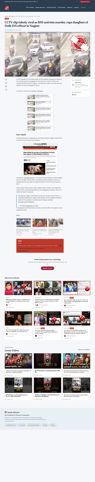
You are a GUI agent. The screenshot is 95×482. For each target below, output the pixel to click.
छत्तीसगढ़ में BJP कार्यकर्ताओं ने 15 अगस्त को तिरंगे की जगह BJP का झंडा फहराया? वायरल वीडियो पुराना (47, 395)
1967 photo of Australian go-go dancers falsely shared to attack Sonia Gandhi (76, 395)
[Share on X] (6, 83)
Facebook (32, 81)
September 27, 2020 (32, 205)
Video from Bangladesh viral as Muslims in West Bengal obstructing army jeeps (55, 231)
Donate (76, 7)
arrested (44, 190)
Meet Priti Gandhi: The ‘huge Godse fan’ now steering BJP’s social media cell (17, 330)
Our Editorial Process (11, 425)
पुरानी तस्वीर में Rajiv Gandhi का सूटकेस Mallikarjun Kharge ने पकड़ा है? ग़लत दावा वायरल (17, 395)
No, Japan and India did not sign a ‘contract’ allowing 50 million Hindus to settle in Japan (46, 332)
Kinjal (9, 305)
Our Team (45, 425)
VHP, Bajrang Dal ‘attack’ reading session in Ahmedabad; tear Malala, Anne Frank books (18, 301)
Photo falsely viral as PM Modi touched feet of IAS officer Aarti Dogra (39, 231)
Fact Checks (30, 7)
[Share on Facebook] (6, 79)
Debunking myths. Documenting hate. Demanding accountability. (21, 1)
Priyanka (46, 305)
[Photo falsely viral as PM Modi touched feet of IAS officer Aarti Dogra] (39, 223)
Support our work (85, 1)
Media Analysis (40, 7)
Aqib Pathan (9, 30)
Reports (69, 7)
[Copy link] (6, 89)
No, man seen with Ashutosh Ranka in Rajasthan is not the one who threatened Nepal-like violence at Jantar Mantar (76, 332)
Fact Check (12, 16)
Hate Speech (62, 7)
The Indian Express (29, 177)
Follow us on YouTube (84, 349)
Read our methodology (23, 250)
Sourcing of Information (34, 425)
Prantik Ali (39, 335)
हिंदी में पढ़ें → (74, 94)
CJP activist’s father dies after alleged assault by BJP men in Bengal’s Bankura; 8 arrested (76, 371)
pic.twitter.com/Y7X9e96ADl (26, 202)
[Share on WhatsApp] (6, 86)
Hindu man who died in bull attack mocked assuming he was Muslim (22, 231)
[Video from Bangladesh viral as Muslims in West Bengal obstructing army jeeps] (55, 223)
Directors (53, 425)
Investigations (51, 7)
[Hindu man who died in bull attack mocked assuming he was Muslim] (23, 223)
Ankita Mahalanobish (71, 305)
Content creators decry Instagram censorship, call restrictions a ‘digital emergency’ (18, 371)
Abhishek (41, 305)
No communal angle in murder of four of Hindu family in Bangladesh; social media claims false (76, 301)
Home (6, 16)
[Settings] (89, 7)
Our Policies (22, 425)
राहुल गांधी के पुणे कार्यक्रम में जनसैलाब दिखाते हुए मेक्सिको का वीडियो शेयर (47, 371)
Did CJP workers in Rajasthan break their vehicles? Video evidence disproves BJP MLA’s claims (47, 301)
